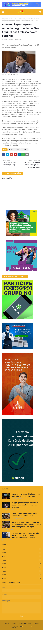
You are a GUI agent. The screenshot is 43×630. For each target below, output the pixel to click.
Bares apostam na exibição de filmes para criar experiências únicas (26, 495)
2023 (22, 567)
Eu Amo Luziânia (14, 149)
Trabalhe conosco (25, 623)
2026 (22, 578)
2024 (22, 571)
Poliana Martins (8, 40)
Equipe (14, 623)
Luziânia (14, 19)
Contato (36, 623)
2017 (21, 556)
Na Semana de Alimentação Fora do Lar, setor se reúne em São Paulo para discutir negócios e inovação (26, 524)
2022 (22, 564)
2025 (22, 575)
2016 (21, 553)
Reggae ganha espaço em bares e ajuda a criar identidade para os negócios (25, 505)
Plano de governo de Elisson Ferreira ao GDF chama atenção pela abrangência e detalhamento (25, 535)
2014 (21, 549)
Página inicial (6, 19)
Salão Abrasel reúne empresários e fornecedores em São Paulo (25, 515)
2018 (21, 560)
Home (7, 623)
